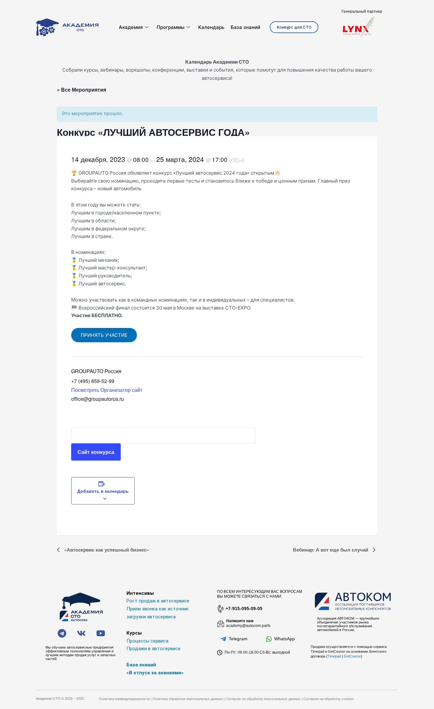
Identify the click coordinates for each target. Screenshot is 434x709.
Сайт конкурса (96, 451)
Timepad (334, 656)
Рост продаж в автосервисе (157, 601)
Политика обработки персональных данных (188, 699)
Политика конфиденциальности (124, 699)
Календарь (211, 27)
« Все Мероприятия (81, 89)
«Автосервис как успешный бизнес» (106, 549)
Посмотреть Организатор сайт (106, 389)
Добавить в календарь (103, 491)
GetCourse (352, 656)
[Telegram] (223, 639)
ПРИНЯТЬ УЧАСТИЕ (104, 335)
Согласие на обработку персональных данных (263, 699)
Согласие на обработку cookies (328, 699)
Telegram (238, 638)
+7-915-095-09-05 (244, 608)
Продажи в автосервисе (153, 648)
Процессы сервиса (147, 641)
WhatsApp (284, 638)
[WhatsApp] (269, 639)
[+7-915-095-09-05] (220, 609)
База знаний (245, 27)
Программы (171, 27)
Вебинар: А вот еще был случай (331, 549)
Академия (131, 27)
